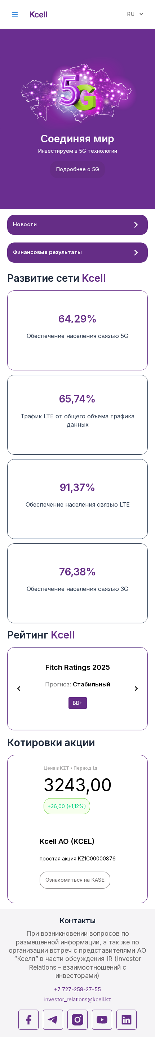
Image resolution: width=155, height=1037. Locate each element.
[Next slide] (136, 688)
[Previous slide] (19, 688)
